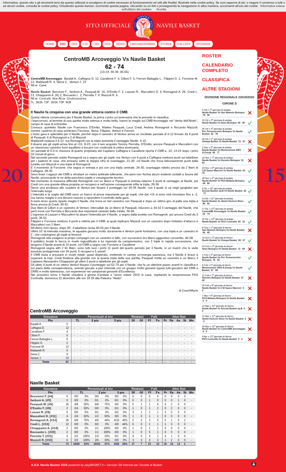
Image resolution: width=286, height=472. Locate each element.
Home (49, 44)
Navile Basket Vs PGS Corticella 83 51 (223, 221)
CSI (85, 44)
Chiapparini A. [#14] (44, 428)
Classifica (216, 79)
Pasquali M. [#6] (41, 404)
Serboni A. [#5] (40, 400)
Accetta (161, 9)
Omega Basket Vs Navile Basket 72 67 (223, 141)
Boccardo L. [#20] (42, 432)
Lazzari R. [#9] (40, 412)
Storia (166, 44)
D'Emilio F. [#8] (40, 408)
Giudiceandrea (76, 98)
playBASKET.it (94, 465)
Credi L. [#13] (39, 424)
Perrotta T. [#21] (41, 436)
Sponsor (203, 44)
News (120, 44)
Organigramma (142, 44)
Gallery (184, 44)
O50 (107, 44)
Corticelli (44, 98)
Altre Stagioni (221, 89)
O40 (96, 44)
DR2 (63, 44)
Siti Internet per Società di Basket (140, 465)
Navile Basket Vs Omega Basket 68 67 (223, 240)
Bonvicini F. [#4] (41, 396)
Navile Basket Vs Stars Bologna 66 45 (223, 122)
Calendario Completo (217, 67)
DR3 (74, 44)
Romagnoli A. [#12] (43, 420)
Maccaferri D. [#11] (43, 416)
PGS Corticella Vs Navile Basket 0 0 (222, 339)
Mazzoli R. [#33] (41, 440)
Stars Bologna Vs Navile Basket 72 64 (223, 249)
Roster (211, 55)
